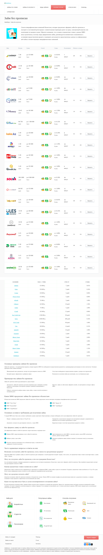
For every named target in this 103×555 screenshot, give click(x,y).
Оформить (89, 55)
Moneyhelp (16, 341)
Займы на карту (9, 540)
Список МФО (72, 7)
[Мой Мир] (89, 544)
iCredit (16, 311)
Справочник (11, 12)
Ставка (87, 282)
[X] (92, 544)
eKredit (16, 300)
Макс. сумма (42, 282)
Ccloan (16, 293)
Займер (16, 285)
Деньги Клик (16, 296)
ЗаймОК (16, 330)
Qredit (16, 344)
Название (16, 282)
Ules (16, 326)
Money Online (16, 348)
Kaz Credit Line (16, 315)
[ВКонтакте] (85, 544)
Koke (16, 289)
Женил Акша (16, 337)
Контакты (38, 543)
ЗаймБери (7, 22)
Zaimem (16, 352)
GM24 (16, 307)
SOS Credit (16, 322)
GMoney (16, 304)
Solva (16, 319)
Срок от (66, 282)
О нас (37, 540)
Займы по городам (10, 537)
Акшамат (16, 333)
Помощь (38, 537)
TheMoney (16, 355)
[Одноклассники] (87, 544)
